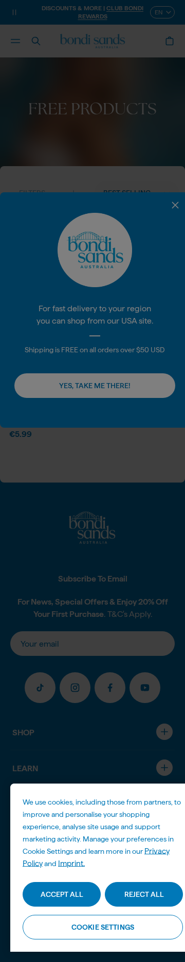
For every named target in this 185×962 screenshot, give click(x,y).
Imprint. (71, 863)
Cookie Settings (102, 927)
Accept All (62, 894)
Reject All (144, 894)
